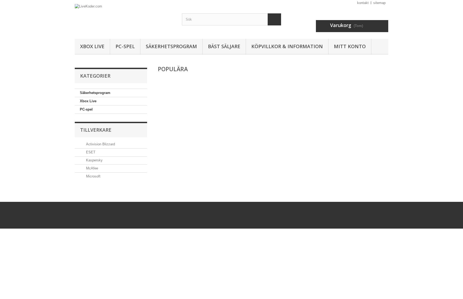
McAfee (91, 168)
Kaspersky (94, 160)
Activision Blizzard (100, 144)
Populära (173, 69)
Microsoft (92, 176)
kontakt (363, 3)
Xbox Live (92, 46)
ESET (90, 152)
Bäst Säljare (224, 46)
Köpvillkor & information (287, 46)
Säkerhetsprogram (171, 46)
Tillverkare (95, 130)
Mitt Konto (350, 46)
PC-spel (125, 46)
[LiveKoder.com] (124, 18)
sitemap (379, 3)
